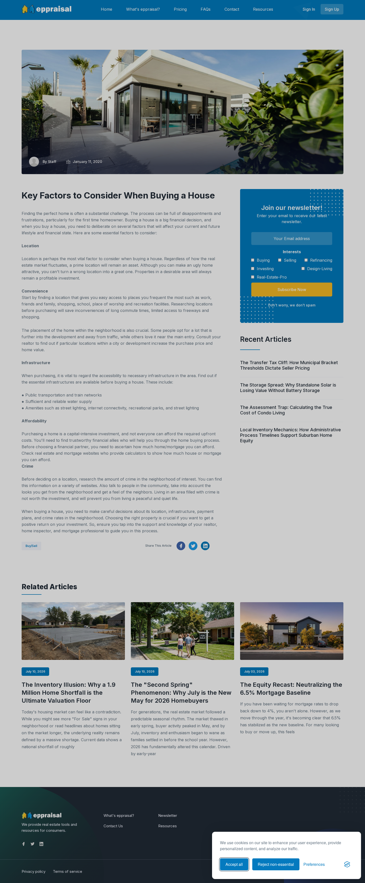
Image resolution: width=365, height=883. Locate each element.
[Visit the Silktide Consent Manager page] (347, 864)
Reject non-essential (276, 864)
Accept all (234, 864)
